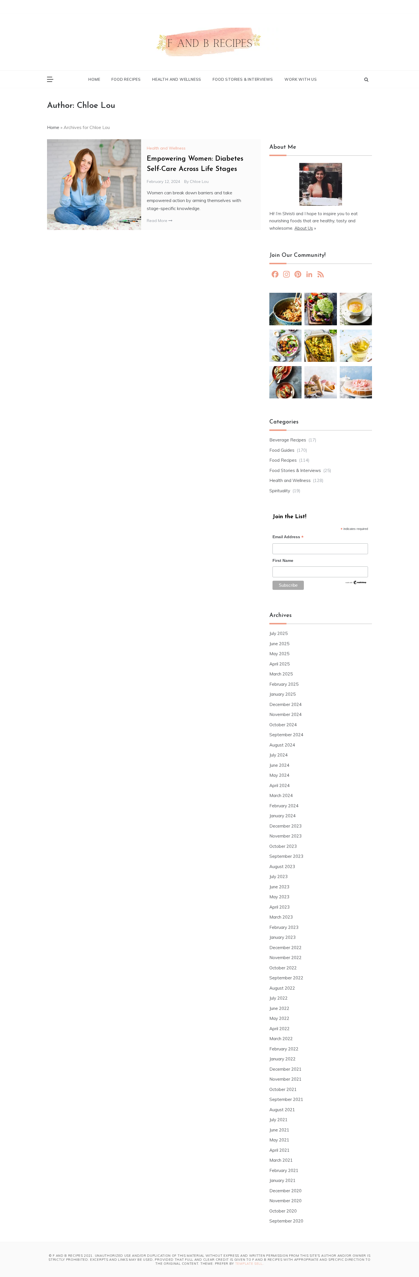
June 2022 (279, 1008)
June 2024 (279, 765)
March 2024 (281, 795)
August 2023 (282, 866)
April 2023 (279, 907)
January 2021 (282, 1180)
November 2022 (285, 957)
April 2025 (279, 664)
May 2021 (279, 1140)
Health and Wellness (176, 79)
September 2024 (286, 734)
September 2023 (286, 856)
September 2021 (286, 1099)
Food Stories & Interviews (243, 79)
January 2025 (282, 694)
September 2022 (286, 978)
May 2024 (279, 775)
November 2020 (285, 1200)
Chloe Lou (199, 181)
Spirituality (279, 490)
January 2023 (282, 937)
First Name (282, 560)
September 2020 (286, 1221)
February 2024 (283, 805)
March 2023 (281, 917)
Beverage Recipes (287, 440)
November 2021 (285, 1079)
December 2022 (285, 947)
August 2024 (282, 745)
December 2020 (285, 1190)
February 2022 (283, 1049)
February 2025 (283, 684)
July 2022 (278, 998)
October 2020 (283, 1211)
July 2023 (278, 876)
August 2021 (282, 1109)
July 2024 (278, 755)
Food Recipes (126, 79)
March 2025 (281, 674)
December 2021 (285, 1069)
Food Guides (281, 450)
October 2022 (283, 968)
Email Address (288, 537)
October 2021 (283, 1089)
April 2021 (279, 1150)
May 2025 (279, 653)
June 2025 (279, 643)
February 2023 (283, 927)
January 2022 (282, 1059)
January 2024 (282, 815)
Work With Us (300, 79)
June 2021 (279, 1130)
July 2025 (278, 633)
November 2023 (285, 836)
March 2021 (281, 1160)
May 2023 (279, 896)
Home (94, 79)
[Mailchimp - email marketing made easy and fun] (356, 584)
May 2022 (279, 1018)
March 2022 (281, 1038)
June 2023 (279, 886)
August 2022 (282, 988)
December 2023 (285, 826)
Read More (157, 220)
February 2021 (283, 1170)
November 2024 (285, 714)
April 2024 (279, 785)
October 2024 (283, 724)
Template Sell (249, 1264)
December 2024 (285, 704)
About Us (303, 228)
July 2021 (278, 1119)
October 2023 (283, 846)
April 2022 (279, 1028)
